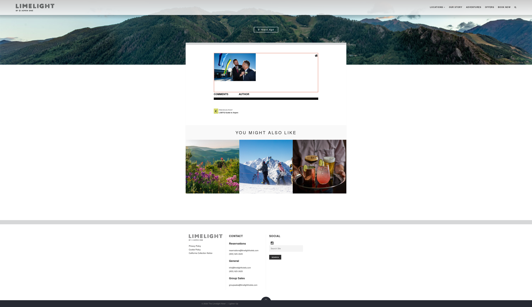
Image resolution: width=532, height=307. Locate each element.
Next (340, 166)
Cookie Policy (195, 249)
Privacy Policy (195, 246)
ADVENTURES (473, 7)
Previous (191, 166)
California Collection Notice (200, 253)
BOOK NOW (504, 7)
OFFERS (489, 7)
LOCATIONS (436, 7)
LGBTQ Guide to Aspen (228, 112)
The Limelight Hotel (217, 303)
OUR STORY (455, 7)
